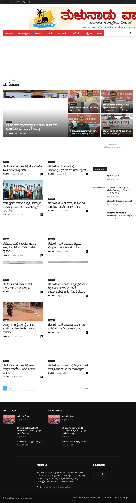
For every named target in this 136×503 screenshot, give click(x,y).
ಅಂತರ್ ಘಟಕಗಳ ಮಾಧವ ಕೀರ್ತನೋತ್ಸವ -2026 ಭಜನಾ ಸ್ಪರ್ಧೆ (119, 214)
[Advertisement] (68, 56)
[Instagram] (131, 1)
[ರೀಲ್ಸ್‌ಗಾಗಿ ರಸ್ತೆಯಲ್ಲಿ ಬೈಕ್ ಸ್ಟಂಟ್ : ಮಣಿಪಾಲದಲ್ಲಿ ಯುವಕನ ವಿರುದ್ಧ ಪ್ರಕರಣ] (23, 311)
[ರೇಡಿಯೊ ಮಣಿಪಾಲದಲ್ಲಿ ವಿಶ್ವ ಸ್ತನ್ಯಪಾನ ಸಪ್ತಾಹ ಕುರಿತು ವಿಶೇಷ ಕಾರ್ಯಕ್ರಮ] (68, 352)
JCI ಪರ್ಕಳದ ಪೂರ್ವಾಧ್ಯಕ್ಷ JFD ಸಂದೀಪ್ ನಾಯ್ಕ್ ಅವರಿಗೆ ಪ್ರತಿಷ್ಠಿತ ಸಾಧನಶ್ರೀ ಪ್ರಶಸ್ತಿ (119, 190)
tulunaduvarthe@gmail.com (59, 487)
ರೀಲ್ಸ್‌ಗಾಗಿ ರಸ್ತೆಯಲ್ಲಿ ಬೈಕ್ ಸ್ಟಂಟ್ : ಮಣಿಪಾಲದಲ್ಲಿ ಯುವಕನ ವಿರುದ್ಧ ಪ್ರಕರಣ (20, 329)
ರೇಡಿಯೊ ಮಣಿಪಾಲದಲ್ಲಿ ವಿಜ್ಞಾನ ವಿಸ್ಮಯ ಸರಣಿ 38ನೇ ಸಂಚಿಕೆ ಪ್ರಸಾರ (66, 246)
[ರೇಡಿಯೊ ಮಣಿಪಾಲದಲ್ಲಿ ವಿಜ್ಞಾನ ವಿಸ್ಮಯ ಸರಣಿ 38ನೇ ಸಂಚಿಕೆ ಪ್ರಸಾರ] (68, 230)
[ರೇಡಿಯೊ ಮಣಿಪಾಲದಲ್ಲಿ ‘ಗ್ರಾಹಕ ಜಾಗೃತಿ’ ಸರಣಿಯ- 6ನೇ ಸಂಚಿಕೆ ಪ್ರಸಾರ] (23, 352)
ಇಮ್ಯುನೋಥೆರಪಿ (113, 176)
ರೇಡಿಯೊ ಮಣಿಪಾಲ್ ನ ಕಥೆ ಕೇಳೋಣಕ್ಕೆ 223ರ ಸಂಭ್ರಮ (17, 286)
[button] (130, 33)
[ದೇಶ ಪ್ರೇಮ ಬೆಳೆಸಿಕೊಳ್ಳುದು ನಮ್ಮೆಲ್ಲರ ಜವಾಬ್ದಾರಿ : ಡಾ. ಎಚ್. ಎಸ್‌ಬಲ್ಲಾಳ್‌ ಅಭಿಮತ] (23, 190)
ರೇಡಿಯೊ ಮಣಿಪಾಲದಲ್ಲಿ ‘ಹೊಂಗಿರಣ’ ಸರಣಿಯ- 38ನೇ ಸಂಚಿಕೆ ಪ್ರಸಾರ (67, 327)
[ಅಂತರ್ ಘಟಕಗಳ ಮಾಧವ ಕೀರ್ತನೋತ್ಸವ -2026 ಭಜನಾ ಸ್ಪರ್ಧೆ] (99, 216)
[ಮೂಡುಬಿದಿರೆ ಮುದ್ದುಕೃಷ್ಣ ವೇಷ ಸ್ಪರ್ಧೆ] (99, 204)
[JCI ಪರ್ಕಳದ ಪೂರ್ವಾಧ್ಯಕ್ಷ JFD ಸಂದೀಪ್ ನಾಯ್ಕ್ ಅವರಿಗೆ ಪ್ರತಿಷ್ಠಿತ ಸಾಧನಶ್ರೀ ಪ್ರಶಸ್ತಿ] (35, 113)
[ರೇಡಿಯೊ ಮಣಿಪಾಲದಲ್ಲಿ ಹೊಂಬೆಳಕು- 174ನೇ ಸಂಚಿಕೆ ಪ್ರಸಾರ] (23, 153)
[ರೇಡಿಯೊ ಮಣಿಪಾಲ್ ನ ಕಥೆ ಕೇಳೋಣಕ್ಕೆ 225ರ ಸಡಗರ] (84, 101)
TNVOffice (6, 174)
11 (27, 388)
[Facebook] (127, 1)
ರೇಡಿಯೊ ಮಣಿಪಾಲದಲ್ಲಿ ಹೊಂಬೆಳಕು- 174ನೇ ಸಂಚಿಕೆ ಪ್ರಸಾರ (22, 168)
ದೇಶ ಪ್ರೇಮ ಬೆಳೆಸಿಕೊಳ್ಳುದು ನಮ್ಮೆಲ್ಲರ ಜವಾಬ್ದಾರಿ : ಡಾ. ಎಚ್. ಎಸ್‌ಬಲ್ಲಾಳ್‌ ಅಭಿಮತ (22, 207)
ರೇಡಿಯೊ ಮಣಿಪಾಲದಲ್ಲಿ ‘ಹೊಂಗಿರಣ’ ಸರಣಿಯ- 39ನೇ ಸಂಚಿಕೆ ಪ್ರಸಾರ (67, 205)
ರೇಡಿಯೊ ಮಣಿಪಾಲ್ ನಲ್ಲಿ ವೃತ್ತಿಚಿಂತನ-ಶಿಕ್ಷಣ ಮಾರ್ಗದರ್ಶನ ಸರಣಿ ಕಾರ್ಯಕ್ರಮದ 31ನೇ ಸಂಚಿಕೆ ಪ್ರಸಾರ (68, 288)
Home (5, 80)
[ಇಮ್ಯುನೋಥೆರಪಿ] (99, 179)
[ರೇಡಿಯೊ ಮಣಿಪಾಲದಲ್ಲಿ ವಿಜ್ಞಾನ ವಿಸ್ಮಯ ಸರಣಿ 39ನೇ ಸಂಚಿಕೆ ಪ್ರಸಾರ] (117, 125)
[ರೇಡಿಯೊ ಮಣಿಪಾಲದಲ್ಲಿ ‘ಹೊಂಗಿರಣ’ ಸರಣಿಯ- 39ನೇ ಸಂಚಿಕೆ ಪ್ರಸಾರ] (68, 190)
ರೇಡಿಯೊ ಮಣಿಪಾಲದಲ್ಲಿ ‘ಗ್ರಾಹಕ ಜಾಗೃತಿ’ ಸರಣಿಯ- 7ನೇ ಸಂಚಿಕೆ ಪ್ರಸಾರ (19, 248)
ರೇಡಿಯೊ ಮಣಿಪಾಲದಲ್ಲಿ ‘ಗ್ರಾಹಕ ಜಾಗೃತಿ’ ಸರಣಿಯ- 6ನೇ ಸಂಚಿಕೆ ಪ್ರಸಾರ (19, 369)
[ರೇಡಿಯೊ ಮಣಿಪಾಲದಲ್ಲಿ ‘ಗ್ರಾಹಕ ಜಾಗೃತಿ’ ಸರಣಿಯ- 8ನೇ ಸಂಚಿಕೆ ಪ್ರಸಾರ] (84, 125)
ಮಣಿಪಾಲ (9, 122)
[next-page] (33, 388)
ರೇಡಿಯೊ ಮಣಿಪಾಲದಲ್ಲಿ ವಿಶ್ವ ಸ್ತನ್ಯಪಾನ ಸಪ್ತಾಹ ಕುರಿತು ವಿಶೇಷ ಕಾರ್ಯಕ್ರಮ (68, 367)
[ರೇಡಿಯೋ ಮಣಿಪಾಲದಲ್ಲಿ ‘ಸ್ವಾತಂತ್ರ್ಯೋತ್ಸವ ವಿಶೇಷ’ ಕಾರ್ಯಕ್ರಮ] (68, 153)
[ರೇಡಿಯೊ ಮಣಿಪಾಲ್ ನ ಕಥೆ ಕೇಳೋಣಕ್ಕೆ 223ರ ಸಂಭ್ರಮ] (23, 271)
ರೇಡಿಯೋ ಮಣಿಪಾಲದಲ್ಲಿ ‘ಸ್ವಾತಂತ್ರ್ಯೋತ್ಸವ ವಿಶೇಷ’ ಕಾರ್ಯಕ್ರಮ (67, 168)
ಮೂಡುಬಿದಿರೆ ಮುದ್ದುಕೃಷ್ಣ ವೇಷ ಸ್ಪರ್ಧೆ (120, 201)
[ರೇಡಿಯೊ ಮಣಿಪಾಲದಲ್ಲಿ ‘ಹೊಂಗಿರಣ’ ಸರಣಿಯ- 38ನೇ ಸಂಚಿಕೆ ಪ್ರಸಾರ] (68, 311)
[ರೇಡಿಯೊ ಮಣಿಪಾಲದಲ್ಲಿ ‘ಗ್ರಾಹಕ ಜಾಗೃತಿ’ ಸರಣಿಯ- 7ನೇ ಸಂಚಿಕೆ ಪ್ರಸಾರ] (23, 230)
